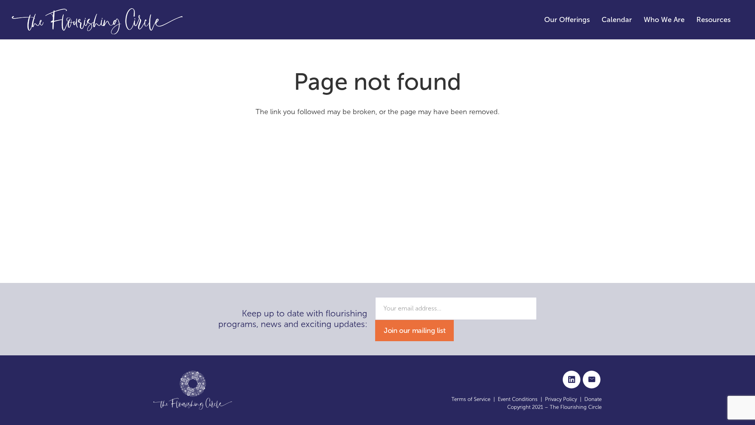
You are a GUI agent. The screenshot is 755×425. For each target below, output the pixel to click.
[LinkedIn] (571, 379)
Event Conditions (518, 399)
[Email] (591, 379)
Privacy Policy (561, 399)
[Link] (97, 20)
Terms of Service (470, 399)
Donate (593, 399)
